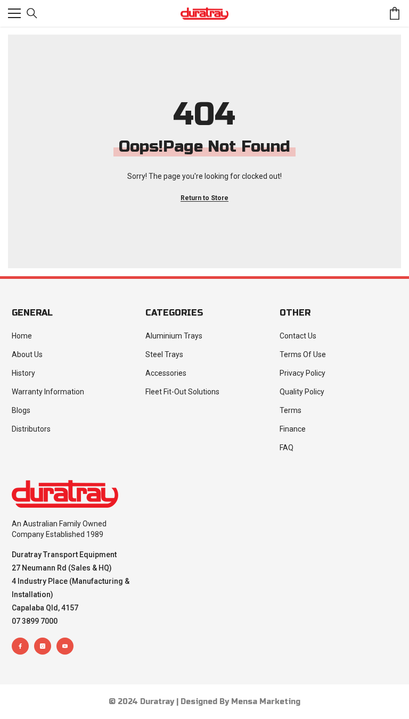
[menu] (14, 13)
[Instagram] (42, 646)
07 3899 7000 (35, 621)
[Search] (32, 13)
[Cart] (394, 13)
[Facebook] (20, 646)
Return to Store (204, 198)
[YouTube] (64, 646)
